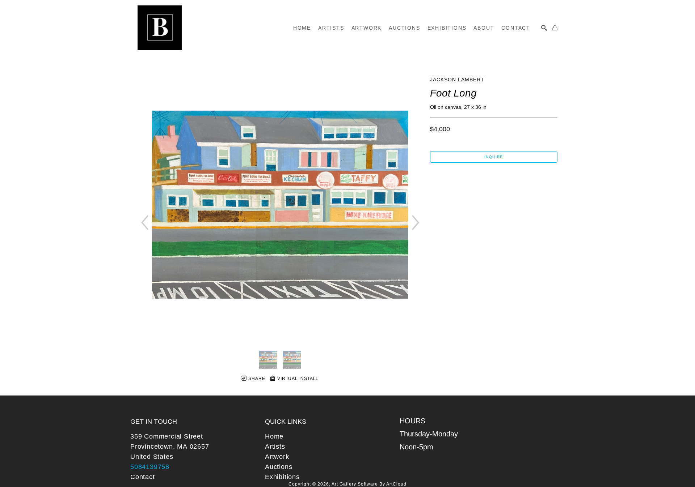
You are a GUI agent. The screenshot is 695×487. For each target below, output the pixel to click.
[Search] (544, 28)
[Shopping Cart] (554, 28)
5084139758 (149, 466)
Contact (142, 476)
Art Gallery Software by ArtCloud (369, 484)
